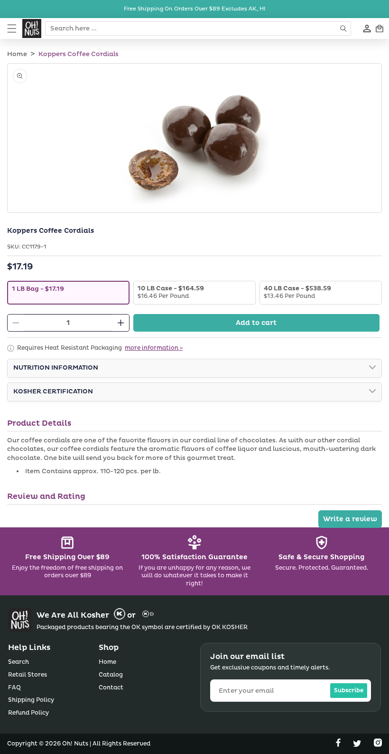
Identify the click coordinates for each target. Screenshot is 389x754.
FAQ (14, 687)
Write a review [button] (350, 519)
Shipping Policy (31, 700)
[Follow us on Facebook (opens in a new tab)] (339, 744)
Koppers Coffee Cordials (78, 54)
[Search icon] (344, 28)
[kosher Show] (372, 392)
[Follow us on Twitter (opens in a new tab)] (358, 744)
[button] (11, 28)
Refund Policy (28, 712)
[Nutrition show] (372, 368)
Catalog (111, 674)
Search (18, 662)
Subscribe (348, 690)
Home (17, 54)
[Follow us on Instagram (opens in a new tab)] (378, 744)
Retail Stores (27, 674)
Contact (111, 687)
